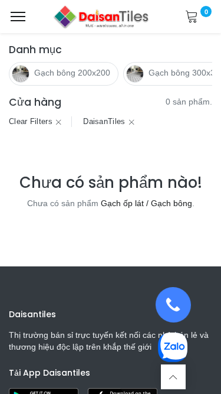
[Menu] (18, 16)
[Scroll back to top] (173, 376)
